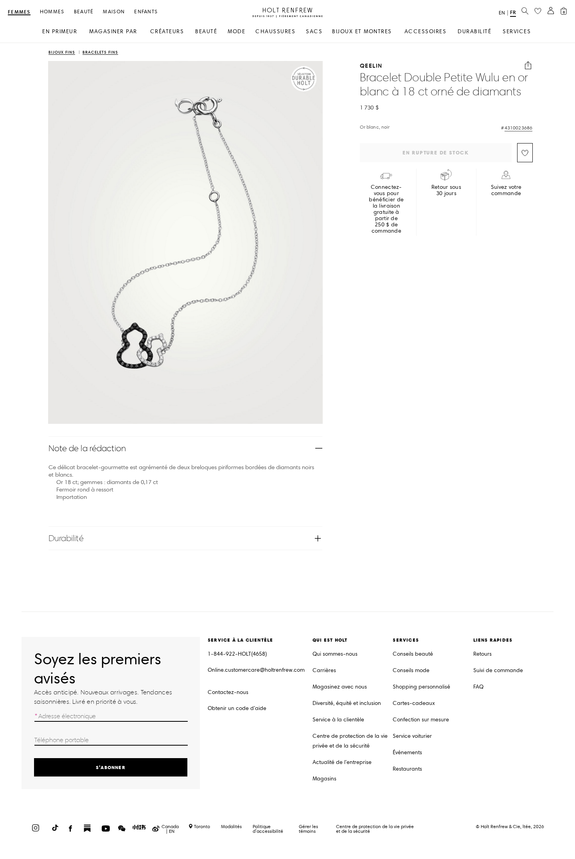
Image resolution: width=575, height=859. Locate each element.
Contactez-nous (228, 692)
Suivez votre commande (506, 190)
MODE (236, 31)
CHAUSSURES (275, 31)
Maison (114, 11)
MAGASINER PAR (113, 31)
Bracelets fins (100, 52)
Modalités (231, 826)
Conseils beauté (413, 654)
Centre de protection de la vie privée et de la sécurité (350, 741)
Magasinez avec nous (340, 686)
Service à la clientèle (338, 719)
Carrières (324, 670)
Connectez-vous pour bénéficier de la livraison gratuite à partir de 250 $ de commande (386, 209)
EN (502, 13)
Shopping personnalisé (421, 686)
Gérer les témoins (308, 828)
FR (513, 12)
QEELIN (371, 65)
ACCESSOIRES (425, 31)
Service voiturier (412, 736)
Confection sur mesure (421, 719)
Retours (482, 654)
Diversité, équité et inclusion (347, 703)
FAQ (478, 686)
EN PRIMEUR (59, 31)
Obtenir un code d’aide (237, 708)
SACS (314, 31)
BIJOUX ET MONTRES (362, 31)
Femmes (19, 12)
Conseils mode (411, 670)
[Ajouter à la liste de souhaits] (525, 152)
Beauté (84, 11)
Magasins (324, 778)
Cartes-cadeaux (414, 703)
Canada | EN (170, 829)
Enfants (146, 11)
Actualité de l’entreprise (342, 762)
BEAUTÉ (206, 31)
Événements (407, 752)
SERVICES (517, 31)
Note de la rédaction (87, 448)
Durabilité (66, 538)
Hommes (52, 11)
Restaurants (407, 769)
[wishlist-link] (537, 11)
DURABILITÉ (474, 31)
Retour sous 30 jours (446, 190)
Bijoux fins (62, 52)
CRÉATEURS (167, 31)
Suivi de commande (498, 670)
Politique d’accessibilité (268, 828)
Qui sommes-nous (335, 654)
